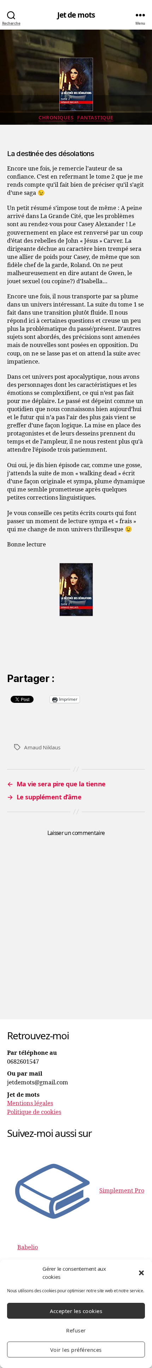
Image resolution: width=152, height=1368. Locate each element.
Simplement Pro (121, 1190)
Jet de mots (76, 15)
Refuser (76, 1330)
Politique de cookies (34, 1112)
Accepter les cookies (76, 1310)
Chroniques (56, 117)
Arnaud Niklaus (42, 747)
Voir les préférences (76, 1349)
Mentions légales (30, 1103)
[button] (141, 1272)
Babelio (27, 1247)
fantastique (95, 117)
